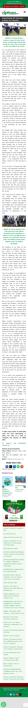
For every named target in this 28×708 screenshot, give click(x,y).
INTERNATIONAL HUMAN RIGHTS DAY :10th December (13, 570)
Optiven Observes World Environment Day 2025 (11, 659)
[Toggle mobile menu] (25, 12)
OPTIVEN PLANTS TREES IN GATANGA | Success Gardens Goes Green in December (13, 577)
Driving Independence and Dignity (12, 653)
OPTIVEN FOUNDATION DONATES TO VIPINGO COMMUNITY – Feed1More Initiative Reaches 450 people (14, 563)
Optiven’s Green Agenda (11, 636)
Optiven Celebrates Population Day (7, 491)
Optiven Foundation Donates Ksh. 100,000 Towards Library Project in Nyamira (13, 641)
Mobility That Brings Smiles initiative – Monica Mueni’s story (14, 612)
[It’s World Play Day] (20, 479)
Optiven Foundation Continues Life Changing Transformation (13, 648)
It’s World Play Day (10, 534)
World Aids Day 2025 (10, 583)
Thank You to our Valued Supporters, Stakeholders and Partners (13, 624)
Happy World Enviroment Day (13, 537)
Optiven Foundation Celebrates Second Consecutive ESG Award (14, 678)
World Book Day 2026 (11, 548)
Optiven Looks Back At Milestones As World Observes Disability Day (13, 588)
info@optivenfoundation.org (15, 459)
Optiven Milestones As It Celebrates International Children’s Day (11, 596)
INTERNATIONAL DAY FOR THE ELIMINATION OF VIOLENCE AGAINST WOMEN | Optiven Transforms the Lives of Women (14, 604)
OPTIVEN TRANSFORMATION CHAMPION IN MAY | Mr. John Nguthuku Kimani (13, 671)
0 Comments (5, 496)
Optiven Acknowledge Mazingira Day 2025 (14, 631)
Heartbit (22, 690)
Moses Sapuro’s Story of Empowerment (11, 665)
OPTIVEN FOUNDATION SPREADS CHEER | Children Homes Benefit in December (14, 554)
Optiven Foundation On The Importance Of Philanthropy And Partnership (12, 543)
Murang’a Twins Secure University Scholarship (11, 618)
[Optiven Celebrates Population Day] (7, 481)
